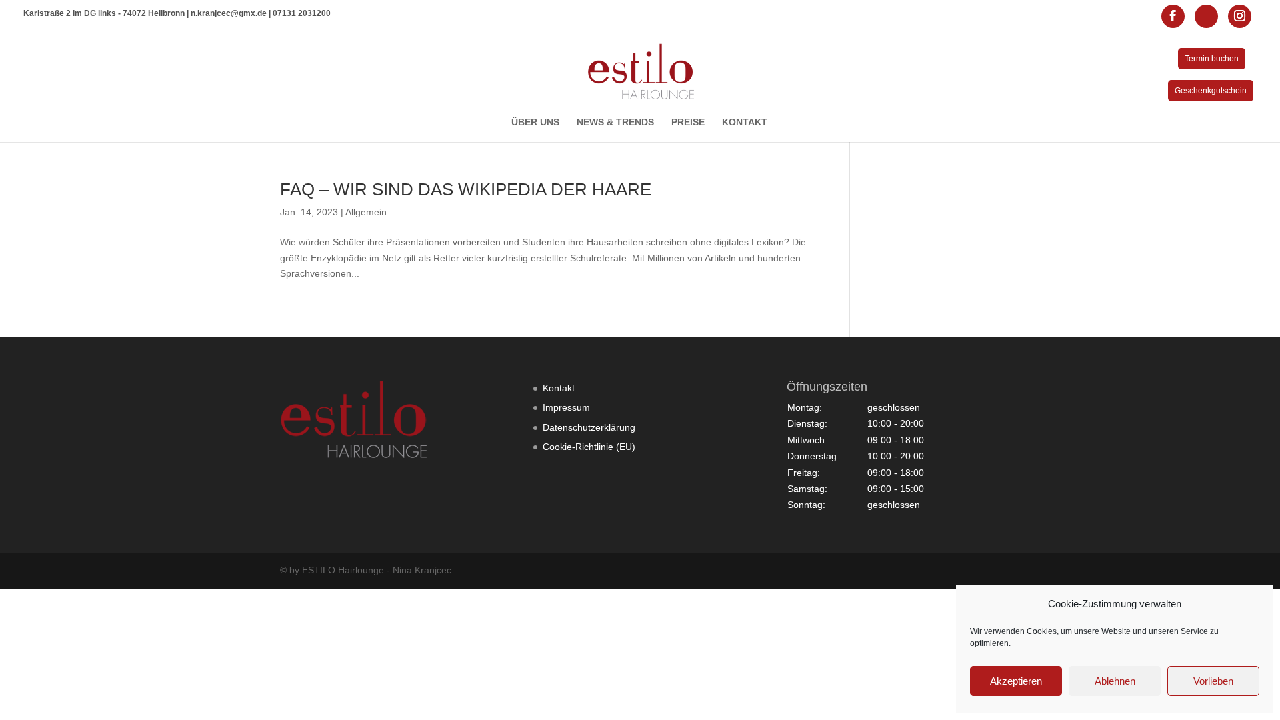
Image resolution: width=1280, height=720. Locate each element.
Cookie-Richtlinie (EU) (589, 446)
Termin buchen (1212, 58)
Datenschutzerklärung (589, 427)
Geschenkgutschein (1211, 90)
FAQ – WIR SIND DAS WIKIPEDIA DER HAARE (465, 189)
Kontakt (559, 388)
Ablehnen (1115, 681)
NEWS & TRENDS (615, 122)
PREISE (688, 122)
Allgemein (366, 212)
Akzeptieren (1016, 681)
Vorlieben (1213, 681)
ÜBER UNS (535, 122)
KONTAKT (744, 122)
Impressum (566, 407)
